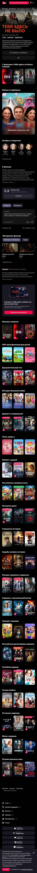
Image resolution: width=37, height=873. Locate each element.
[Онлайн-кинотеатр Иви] (4, 3)
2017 (6, 35)
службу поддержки (27, 869)
